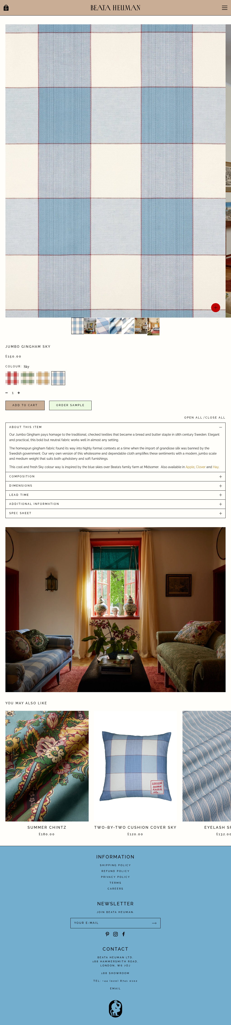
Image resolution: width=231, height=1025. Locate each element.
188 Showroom (115, 973)
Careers (116, 888)
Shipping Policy (115, 865)
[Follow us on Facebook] (123, 934)
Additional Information (34, 504)
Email (115, 988)
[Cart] (6, 8)
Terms (116, 882)
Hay (216, 467)
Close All (215, 417)
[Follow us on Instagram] (115, 934)
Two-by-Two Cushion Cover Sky (135, 827)
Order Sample (70, 405)
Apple (190, 467)
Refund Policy (116, 871)
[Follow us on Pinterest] (107, 934)
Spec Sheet (20, 513)
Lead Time (19, 494)
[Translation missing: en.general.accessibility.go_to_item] (77, 326)
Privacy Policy (115, 877)
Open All (193, 417)
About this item (25, 427)
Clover (201, 467)
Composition (22, 476)
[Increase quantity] (18, 392)
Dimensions (20, 485)
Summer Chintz (47, 827)
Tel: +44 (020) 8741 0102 (115, 980)
